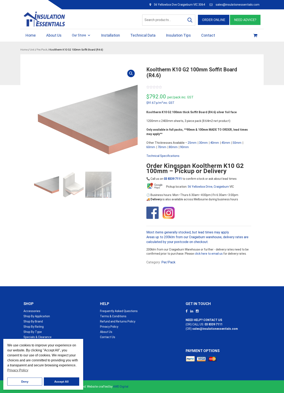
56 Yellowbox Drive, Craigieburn (208, 186)
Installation (110, 35)
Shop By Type (32, 331)
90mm (184, 147)
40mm (214, 142)
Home (31, 35)
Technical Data (143, 35)
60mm (150, 147)
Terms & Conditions (113, 316)
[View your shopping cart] (256, 35)
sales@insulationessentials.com (237, 4)
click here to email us (209, 253)
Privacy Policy (109, 326)
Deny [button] (24, 381)
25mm (192, 142)
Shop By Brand (33, 321)
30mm (203, 142)
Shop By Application (36, 316)
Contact (208, 35)
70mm (162, 147)
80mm (173, 147)
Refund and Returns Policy (117, 321)
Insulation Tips (178, 35)
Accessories (31, 311)
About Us (54, 35)
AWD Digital (120, 386)
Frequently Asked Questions (119, 311)
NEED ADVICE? (245, 20)
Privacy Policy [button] (17, 370)
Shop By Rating (33, 326)
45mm (225, 142)
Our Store (79, 35)
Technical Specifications (162, 155)
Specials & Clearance (37, 337)
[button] (131, 73)
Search (190, 20)
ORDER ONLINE (213, 20)
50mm (237, 142)
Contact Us (107, 337)
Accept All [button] (61, 381)
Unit (32, 49)
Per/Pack (42, 49)
